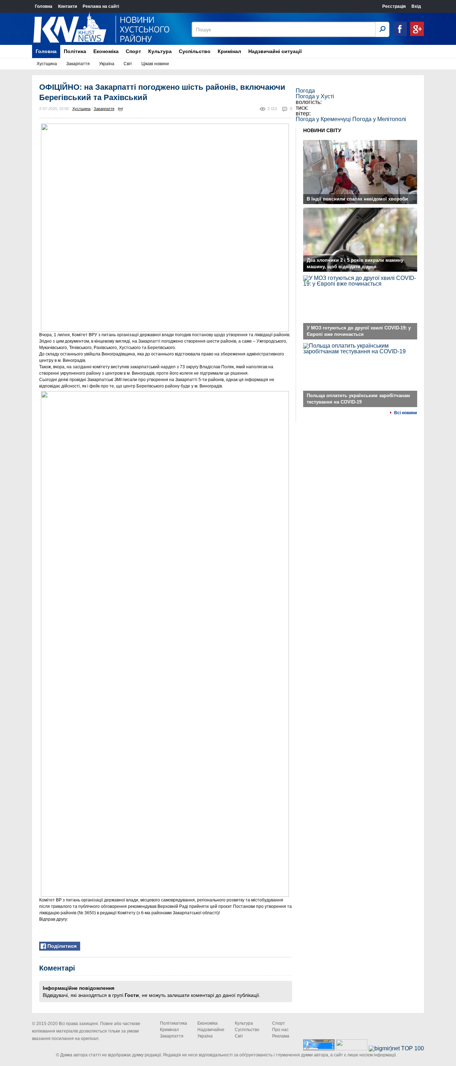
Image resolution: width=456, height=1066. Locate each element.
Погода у (315, 96)
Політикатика (173, 1023)
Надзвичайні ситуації (275, 51)
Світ (128, 63)
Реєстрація (394, 6)
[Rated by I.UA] (351, 1048)
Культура (160, 51)
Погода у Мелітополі (379, 119)
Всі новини (405, 413)
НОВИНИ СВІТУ (322, 130)
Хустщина (47, 63)
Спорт (133, 51)
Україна (106, 63)
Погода (305, 91)
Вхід (416, 6)
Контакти (67, 6)
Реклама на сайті (101, 6)
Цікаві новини (155, 63)
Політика (75, 51)
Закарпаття (78, 63)
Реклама (280, 1036)
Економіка (106, 51)
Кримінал (229, 51)
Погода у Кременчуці (323, 119)
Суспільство (195, 51)
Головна (43, 6)
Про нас (280, 1029)
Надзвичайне (210, 1029)
